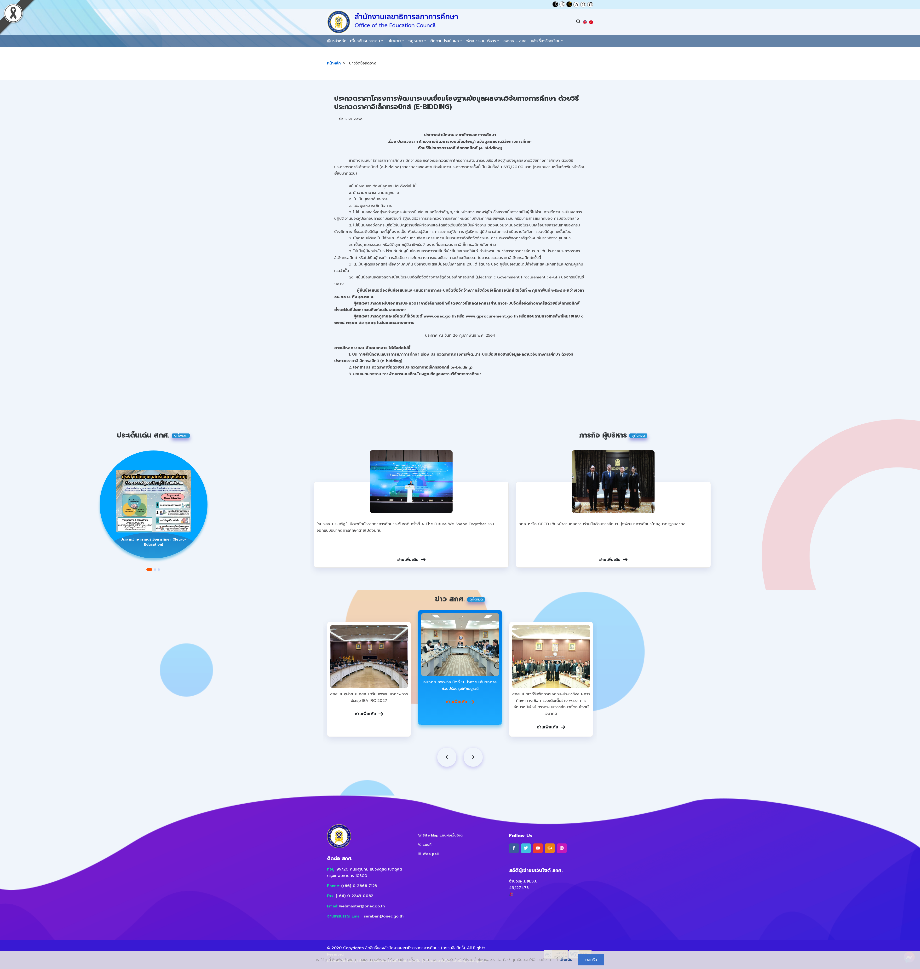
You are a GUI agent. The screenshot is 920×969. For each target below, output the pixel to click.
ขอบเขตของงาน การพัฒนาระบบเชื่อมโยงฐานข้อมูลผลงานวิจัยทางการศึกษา (417, 374)
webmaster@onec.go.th (362, 906)
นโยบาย (394, 41)
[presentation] (446, 757)
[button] (149, 569)
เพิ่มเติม (565, 960)
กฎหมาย (415, 41)
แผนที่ (426, 844)
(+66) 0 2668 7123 (359, 886)
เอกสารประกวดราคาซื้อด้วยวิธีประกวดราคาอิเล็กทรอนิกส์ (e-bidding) (412, 367)
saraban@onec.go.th (383, 916)
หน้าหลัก (338, 41)
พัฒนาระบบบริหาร (481, 41)
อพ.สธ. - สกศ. (515, 41)
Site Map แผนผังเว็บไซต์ (442, 835)
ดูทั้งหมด (180, 435)
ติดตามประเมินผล (444, 41)
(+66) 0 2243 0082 (354, 896)
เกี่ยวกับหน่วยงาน (365, 41)
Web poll (430, 853)
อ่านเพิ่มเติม (408, 560)
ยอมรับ (591, 960)
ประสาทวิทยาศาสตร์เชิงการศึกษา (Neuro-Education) (153, 542)
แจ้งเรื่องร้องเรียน (545, 41)
